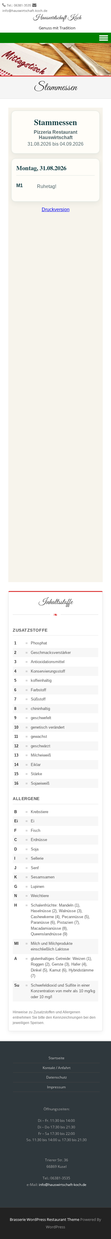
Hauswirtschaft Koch (57, 18)
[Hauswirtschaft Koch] (55, 72)
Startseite (57, 1057)
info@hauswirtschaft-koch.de (24, 10)
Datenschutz (56, 1077)
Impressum (56, 1087)
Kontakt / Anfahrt (56, 1067)
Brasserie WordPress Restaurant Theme (44, 1219)
